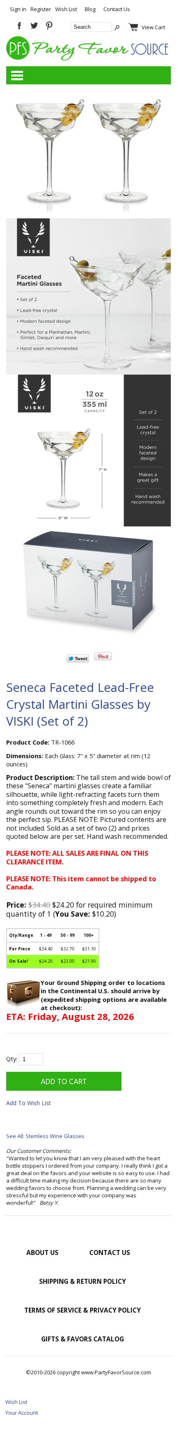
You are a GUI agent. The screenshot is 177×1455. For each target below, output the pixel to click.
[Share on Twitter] (78, 660)
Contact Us (116, 9)
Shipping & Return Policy (82, 1281)
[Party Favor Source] (88, 58)
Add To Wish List (28, 1103)
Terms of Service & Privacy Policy (82, 1310)
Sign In (18, 9)
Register (40, 9)
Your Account (21, 1412)
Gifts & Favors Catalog (82, 1338)
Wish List (66, 9)
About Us (42, 1252)
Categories (17, 75)
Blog (90, 9)
